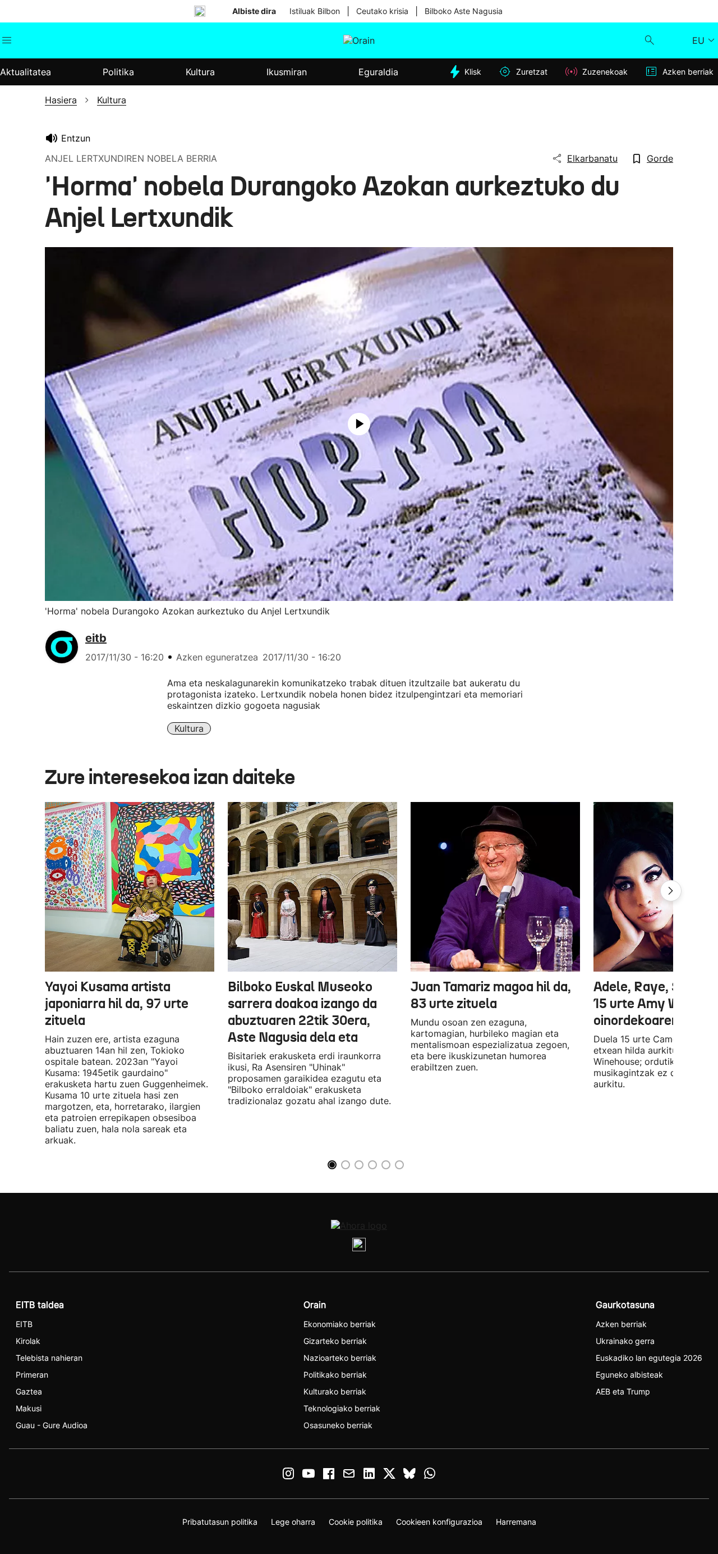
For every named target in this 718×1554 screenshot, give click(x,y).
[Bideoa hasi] (359, 424)
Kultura (189, 728)
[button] (671, 890)
